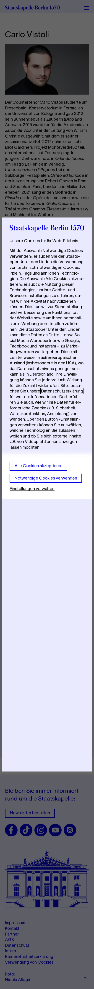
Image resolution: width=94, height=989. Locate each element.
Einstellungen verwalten (32, 488)
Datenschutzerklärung (62, 391)
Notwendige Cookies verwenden (46, 478)
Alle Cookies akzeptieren (39, 465)
